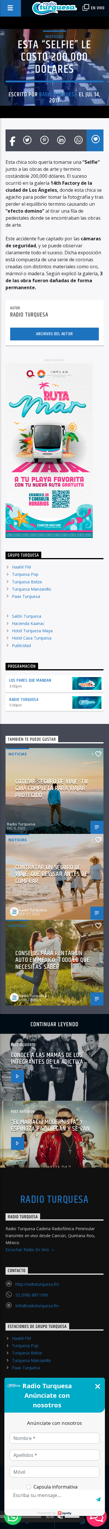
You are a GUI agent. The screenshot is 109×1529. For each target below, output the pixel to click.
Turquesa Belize (27, 582)
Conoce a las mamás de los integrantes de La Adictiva (47, 1058)
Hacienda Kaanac (28, 623)
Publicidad (21, 645)
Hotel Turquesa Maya (32, 630)
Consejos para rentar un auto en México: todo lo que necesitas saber (52, 960)
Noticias (54, 36)
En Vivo (97, 8)
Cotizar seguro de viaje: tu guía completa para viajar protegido (51, 788)
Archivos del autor (54, 334)
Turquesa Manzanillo (31, 589)
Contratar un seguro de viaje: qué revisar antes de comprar (51, 874)
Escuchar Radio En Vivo (28, 1249)
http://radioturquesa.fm (37, 1284)
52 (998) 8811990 (31, 1295)
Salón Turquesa (26, 616)
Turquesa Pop (25, 574)
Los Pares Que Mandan (30, 680)
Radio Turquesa (58, 94)
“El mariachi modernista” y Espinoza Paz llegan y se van (50, 1125)
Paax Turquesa (26, 596)
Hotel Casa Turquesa (31, 638)
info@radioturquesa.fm (37, 1305)
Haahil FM (21, 567)
